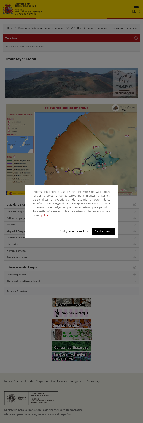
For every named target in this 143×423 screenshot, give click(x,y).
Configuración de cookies (74, 231)
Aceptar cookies (103, 231)
